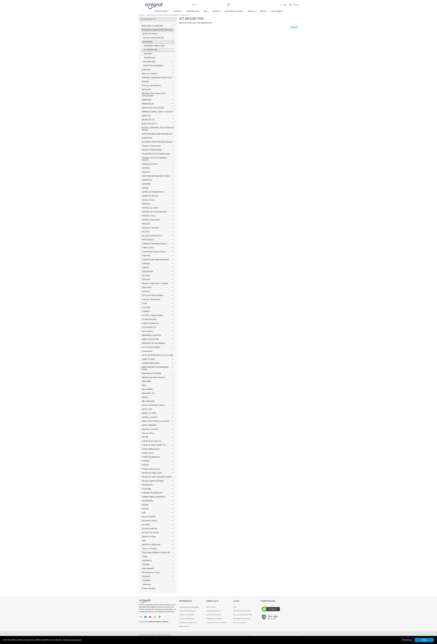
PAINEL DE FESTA (149, 413)
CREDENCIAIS (147, 272)
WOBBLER (146, 576)
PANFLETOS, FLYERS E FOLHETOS (156, 421)
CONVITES (146, 256)
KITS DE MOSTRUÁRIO (151, 347)
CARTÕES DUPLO (149, 216)
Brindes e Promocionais (151, 146)
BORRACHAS (147, 138)
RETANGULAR (149, 58)
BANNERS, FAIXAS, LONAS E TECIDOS (157, 112)
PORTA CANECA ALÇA (150, 449)
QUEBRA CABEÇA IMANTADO (153, 497)
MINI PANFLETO (148, 393)
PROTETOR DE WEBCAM (153, 66)
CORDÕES (146, 264)
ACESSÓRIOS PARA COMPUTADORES (157, 15)
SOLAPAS (146, 525)
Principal (141, 15)
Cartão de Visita (148, 200)
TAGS (144, 541)
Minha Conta (210, 607)
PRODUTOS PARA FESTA (152, 473)
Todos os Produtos (149, 549)
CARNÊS (145, 188)
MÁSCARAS (146, 381)
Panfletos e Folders (150, 417)
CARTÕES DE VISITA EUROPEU (154, 212)
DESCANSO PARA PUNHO (154, 46)
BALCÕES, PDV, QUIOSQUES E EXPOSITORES (154, 94)
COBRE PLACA (148, 248)
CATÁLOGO (146, 224)
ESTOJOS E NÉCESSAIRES (152, 295)
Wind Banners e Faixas (151, 572)
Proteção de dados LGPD (188, 622)
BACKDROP (146, 90)
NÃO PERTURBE (148, 401)
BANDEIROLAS (148, 104)
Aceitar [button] (424, 640)
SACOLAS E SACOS (149, 521)
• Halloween (146, 584)
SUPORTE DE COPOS (150, 533)
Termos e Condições (186, 615)
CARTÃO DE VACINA (150, 196)
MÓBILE (145, 397)
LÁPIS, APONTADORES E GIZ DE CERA (157, 355)
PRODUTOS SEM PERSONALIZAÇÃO (156, 477)
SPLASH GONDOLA (149, 529)
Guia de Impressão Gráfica (242, 615)
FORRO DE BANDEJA (150, 323)
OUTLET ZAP (147, 409)
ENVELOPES (147, 287)
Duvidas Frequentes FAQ (242, 611)
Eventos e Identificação (151, 299)
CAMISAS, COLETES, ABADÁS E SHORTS (154, 159)
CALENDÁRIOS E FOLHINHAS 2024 (156, 154)
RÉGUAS (145, 505)
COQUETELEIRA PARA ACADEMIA (155, 260)
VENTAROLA (147, 560)
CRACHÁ (145, 268)
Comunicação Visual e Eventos (154, 252)
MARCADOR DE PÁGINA (151, 373)
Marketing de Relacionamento (153, 377)
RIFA (143, 513)
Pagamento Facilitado (214, 619)
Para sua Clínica (148, 433)
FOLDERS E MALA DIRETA (152, 315)
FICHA (144, 303)
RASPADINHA (147, 501)
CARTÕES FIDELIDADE (151, 220)
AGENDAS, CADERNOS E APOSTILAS (156, 78)
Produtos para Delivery (151, 469)
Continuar (294, 27)
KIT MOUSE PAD (184, 15)
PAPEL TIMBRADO (149, 425)
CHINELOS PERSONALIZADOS (154, 244)
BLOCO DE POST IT (149, 124)
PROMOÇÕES (147, 485)
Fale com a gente (239, 622)
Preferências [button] (407, 640)
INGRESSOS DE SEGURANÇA (153, 343)
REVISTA (145, 509)
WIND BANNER (148, 568)
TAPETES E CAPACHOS (151, 545)
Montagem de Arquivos (241, 619)
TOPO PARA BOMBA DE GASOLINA (156, 553)
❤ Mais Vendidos (149, 588)
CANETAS (145, 168)
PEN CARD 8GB (149, 62)
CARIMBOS (146, 184)
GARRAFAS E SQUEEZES (151, 335)
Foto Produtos (147, 331)
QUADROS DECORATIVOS (152, 493)
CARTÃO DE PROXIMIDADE (153, 192)
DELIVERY (146, 276)
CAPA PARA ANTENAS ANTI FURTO (156, 176)
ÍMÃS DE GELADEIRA (150, 339)
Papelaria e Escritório (150, 429)
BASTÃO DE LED (148, 120)
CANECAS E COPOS (150, 164)
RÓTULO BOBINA (148, 517)
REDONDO (148, 54)
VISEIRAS (146, 564)
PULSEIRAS (146, 489)
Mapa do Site (184, 626)
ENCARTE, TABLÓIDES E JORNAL (155, 283)
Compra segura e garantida (189, 607)
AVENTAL (145, 82)
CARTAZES (146, 204)
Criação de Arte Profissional (216, 622)
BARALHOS (146, 116)
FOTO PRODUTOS (149, 327)
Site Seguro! (272, 609)
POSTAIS (145, 461)
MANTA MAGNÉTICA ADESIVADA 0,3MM (155, 368)
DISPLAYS (146, 279)
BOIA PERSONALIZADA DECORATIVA (157, 134)
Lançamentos (147, 351)
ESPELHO (146, 291)
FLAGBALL (146, 311)
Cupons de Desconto (213, 615)
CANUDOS (146, 172)
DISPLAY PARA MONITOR (153, 38)
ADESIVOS (146, 70)
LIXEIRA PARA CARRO (151, 363)
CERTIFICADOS (148, 240)
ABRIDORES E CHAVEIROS (152, 26)
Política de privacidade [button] (72, 640)
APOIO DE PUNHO (150, 34)
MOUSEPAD (174, 15)
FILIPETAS (146, 307)
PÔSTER (145, 465)
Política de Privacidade (187, 611)
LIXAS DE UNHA (148, 359)
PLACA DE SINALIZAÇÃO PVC (154, 445)
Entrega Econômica (213, 611)
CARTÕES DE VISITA (150, 208)
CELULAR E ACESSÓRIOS (152, 236)
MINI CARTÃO (147, 389)
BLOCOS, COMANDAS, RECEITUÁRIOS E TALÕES (158, 129)
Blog (234, 607)
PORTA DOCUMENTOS (151, 457)
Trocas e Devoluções (186, 619)
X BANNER (146, 580)
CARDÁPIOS (147, 180)
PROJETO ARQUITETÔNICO (153, 481)
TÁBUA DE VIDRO (149, 537)
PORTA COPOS (148, 453)
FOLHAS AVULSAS (149, 319)
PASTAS (145, 437)
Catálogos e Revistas (150, 228)
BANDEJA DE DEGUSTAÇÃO (153, 108)
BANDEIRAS (146, 100)
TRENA (144, 556)
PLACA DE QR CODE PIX (151, 441)
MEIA (144, 385)
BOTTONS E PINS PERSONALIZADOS (157, 142)
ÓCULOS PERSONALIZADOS (153, 405)
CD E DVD (146, 232)
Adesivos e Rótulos (149, 74)
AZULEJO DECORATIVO (151, 86)
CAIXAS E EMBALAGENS (151, 150)
